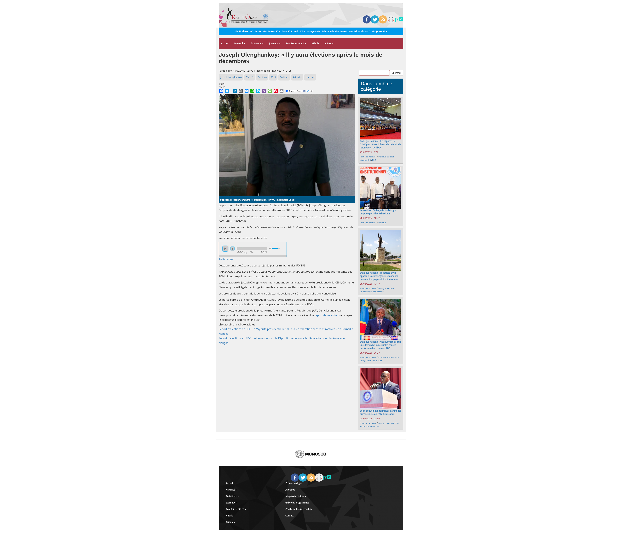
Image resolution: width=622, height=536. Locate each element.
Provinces (374, 426)
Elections (262, 77)
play (225, 248)
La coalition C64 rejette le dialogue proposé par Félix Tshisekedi (378, 212)
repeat (252, 251)
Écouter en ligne (293, 483)
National (310, 77)
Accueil (224, 43)
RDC (374, 160)
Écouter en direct (295, 43)
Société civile (366, 291)
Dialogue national (386, 157)
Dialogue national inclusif (371, 360)
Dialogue (382, 222)
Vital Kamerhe (393, 357)
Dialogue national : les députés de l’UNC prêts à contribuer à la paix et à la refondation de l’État (380, 144)
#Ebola (315, 43)
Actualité (239, 43)
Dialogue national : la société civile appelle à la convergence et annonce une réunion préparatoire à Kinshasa (379, 276)
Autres (328, 43)
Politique (284, 77)
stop (232, 248)
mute (270, 248)
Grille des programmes (297, 502)
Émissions (256, 43)
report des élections (327, 315)
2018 (273, 77)
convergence (378, 291)
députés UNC (365, 160)
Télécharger (226, 259)
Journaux (274, 43)
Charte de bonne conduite (299, 509)
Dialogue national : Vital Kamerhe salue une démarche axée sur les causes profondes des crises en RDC (380, 345)
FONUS (249, 77)
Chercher (396, 72)
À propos (290, 489)
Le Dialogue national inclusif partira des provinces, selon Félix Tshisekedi (380, 412)
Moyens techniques (295, 496)
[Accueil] (249, 15)
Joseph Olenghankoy (231, 77)
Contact (289, 515)
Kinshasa (382, 357)
